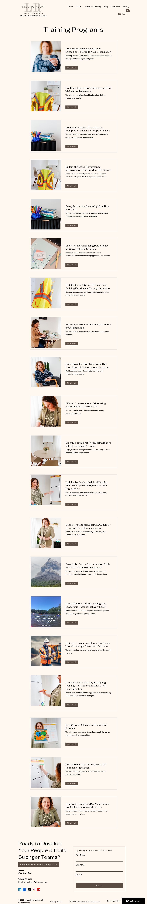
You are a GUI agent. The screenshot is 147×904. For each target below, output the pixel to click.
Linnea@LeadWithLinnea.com (35, 882)
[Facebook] (24, 889)
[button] (128, 9)
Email (79, 875)
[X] (29, 889)
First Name (80, 855)
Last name (80, 865)
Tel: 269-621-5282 (25, 879)
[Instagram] (34, 889)
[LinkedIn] (19, 889)
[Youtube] (38, 889)
